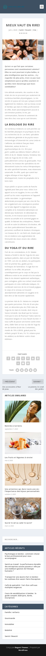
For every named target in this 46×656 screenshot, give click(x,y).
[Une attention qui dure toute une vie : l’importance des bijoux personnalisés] (23, 475)
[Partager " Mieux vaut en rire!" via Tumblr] (23, 358)
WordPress (23, 650)
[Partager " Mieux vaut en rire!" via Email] (23, 363)
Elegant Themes (21, 647)
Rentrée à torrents (13, 426)
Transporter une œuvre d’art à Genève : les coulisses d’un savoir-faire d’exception (22, 578)
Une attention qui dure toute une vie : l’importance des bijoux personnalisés (22, 490)
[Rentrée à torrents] (23, 411)
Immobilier (9, 624)
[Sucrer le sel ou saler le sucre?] (23, 508)
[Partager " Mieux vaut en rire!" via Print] (28, 363)
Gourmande (10, 618)
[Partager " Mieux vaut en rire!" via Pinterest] (28, 358)
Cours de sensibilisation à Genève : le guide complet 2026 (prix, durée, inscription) (20, 595)
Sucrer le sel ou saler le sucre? (18, 523)
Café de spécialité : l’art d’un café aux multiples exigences (21, 586)
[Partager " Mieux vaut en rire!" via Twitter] (13, 358)
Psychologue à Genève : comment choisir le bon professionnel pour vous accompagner (22, 556)
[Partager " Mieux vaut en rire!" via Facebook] (8, 358)
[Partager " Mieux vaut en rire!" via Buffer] (37, 358)
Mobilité (8, 630)
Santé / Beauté (25, 30)
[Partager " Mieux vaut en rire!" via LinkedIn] (32, 358)
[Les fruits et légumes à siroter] (23, 443)
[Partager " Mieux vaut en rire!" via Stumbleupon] (18, 363)
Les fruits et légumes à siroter (19, 457)
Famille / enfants (12, 612)
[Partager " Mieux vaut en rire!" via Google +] (18, 358)
